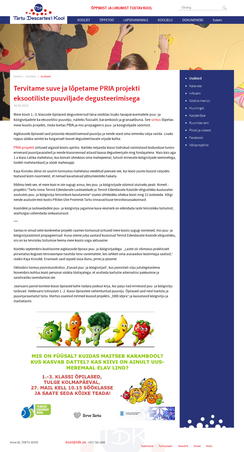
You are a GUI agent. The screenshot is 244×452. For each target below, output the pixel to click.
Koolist (83, 20)
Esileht (217, 20)
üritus (156, 119)
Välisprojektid (198, 145)
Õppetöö (107, 20)
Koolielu (165, 20)
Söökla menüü (199, 101)
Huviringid (196, 108)
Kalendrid (147, 446)
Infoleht (195, 93)
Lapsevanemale (135, 20)
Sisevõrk (183, 446)
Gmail (197, 446)
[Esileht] (38, 12)
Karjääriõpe (197, 115)
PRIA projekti (24, 147)
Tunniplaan (166, 446)
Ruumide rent (199, 123)
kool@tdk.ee (76, 442)
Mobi (209, 446)
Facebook (196, 137)
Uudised (46, 76)
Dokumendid (192, 20)
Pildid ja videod (200, 130)
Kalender (195, 86)
